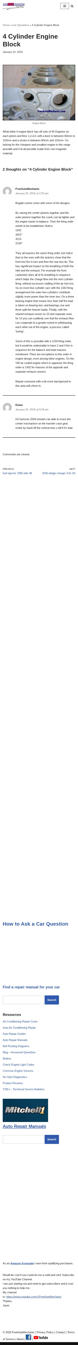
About (20, 1339)
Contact (60, 1332)
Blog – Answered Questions (19, 1052)
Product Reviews (13, 1083)
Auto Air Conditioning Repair (19, 1027)
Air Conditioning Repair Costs (20, 1021)
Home (6, 25)
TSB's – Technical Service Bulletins (23, 1089)
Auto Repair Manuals (15, 1039)
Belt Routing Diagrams (16, 1046)
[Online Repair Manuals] (25, 1121)
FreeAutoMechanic (27, 188)
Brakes (7, 1058)
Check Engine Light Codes (18, 1064)
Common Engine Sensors (18, 1070)
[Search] (72, 6)
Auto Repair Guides (14, 1033)
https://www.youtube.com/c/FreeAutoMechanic (33, 1296)
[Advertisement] (39, 525)
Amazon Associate (22, 1263)
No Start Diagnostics (15, 1076)
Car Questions (21, 25)
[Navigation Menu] (64, 6)
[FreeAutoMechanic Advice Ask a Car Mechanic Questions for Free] (13, 6)
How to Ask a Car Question (35, 924)
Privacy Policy (45, 1332)
